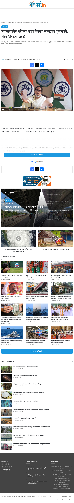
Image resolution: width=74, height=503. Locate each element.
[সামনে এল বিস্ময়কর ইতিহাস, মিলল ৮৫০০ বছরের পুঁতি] (6, 420)
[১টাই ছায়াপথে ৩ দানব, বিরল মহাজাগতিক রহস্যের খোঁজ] (6, 378)
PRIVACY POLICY (6, 467)
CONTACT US (5, 470)
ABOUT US (4, 461)
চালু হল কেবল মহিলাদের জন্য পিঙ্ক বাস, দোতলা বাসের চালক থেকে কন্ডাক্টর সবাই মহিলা (31, 444)
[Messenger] (42, 65)
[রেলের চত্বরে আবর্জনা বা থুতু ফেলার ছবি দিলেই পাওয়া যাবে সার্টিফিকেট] (62, 267)
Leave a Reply (37, 351)
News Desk (8, 59)
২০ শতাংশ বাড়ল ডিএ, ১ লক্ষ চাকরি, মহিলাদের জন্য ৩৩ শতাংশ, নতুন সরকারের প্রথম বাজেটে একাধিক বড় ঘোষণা (11, 319)
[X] (37, 65)
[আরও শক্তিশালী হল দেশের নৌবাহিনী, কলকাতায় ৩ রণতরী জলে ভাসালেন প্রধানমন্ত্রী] (37, 310)
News (9, 22)
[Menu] (2, 5)
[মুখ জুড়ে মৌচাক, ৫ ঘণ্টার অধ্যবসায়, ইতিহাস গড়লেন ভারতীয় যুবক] (6, 386)
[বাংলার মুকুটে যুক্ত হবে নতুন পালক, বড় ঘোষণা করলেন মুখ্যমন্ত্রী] (12, 288)
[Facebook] (32, 65)
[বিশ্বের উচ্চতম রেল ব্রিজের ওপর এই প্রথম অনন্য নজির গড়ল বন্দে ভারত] (6, 437)
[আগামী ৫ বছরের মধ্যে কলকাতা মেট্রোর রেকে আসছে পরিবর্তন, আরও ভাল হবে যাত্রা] (37, 332)
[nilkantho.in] (37, 4)
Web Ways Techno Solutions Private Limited (22, 496)
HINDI (70, 496)
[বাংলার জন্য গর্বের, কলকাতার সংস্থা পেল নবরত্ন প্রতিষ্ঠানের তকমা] (12, 332)
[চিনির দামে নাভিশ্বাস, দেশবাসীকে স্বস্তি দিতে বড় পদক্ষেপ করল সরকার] (6, 395)
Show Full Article (36, 155)
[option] (37, 208)
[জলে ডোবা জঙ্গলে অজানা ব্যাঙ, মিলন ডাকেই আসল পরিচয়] (6, 369)
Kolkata (14, 22)
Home (5, 22)
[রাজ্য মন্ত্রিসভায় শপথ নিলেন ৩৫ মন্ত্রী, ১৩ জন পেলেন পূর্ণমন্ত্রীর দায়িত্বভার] (62, 332)
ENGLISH (64, 496)
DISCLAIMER (5, 464)
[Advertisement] (37, 14)
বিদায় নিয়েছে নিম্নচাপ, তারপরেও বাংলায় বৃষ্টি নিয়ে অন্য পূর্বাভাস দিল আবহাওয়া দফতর (31, 426)
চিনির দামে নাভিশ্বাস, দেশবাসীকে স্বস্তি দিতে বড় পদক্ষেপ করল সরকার (28, 392)
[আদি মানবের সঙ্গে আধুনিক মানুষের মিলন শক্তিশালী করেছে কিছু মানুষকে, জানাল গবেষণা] (6, 412)
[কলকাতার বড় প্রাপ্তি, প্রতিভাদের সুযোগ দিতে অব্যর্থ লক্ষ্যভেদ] (12, 267)
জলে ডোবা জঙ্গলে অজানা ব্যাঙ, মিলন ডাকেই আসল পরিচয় (25, 367)
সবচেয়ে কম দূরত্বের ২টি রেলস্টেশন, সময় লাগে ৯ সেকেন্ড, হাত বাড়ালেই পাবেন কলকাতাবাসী (24, 208)
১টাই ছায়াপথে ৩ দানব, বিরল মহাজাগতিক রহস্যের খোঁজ (25, 375)
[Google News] (37, 162)
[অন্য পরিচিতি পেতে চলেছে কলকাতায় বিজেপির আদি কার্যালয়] (37, 267)
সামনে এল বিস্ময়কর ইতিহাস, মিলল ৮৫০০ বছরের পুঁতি (24, 418)
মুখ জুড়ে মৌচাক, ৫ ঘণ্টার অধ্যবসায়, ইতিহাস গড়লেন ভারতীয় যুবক (27, 384)
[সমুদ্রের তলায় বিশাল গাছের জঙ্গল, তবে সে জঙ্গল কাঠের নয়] (6, 403)
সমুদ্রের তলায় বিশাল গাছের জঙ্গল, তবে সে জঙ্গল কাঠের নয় (25, 401)
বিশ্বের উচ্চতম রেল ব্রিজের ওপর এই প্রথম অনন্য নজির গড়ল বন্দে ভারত (28, 435)
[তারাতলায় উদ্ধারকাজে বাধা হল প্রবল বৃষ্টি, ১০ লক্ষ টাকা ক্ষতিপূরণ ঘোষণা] (37, 288)
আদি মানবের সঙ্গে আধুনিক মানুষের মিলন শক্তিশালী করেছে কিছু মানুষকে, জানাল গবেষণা (31, 409)
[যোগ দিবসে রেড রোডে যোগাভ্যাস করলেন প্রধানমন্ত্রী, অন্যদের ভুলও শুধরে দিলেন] (62, 310)
